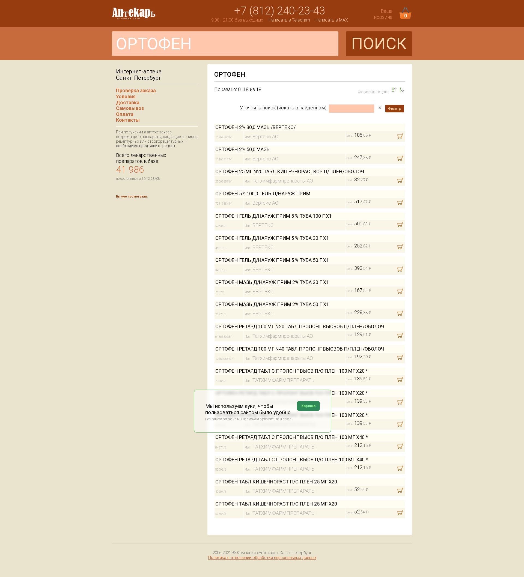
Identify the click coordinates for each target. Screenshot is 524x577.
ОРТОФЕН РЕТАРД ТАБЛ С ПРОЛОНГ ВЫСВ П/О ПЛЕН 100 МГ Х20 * (291, 371)
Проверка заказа (136, 90)
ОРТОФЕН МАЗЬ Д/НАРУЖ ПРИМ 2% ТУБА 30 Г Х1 (272, 282)
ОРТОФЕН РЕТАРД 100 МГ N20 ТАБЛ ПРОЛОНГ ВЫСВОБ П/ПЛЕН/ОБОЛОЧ (299, 326)
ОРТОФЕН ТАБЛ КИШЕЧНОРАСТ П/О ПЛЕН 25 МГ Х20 (276, 482)
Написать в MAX (331, 20)
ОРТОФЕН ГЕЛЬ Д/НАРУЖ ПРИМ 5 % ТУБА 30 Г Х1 (272, 238)
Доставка (127, 102)
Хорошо (308, 406)
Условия (126, 96)
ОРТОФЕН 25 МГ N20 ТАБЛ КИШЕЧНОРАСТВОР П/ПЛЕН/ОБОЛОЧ (289, 171)
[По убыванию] (394, 89)
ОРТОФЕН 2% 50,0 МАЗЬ (242, 149)
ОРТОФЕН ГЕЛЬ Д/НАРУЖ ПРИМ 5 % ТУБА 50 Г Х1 (272, 260)
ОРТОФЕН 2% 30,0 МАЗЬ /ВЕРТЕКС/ (255, 127)
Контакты (128, 120)
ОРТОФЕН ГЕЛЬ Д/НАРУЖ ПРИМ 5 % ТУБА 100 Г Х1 (273, 216)
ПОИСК (379, 43)
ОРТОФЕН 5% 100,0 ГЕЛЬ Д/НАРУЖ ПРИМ (262, 193)
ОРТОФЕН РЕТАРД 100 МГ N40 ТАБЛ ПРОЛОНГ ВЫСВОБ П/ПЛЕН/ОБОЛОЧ (299, 349)
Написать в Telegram (289, 20)
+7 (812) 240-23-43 (279, 10)
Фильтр (394, 108)
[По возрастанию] (402, 89)
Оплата (124, 114)
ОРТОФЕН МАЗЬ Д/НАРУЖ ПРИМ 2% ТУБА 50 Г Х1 (272, 304)
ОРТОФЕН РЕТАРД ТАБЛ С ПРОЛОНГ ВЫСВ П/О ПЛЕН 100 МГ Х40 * (291, 437)
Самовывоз (130, 108)
